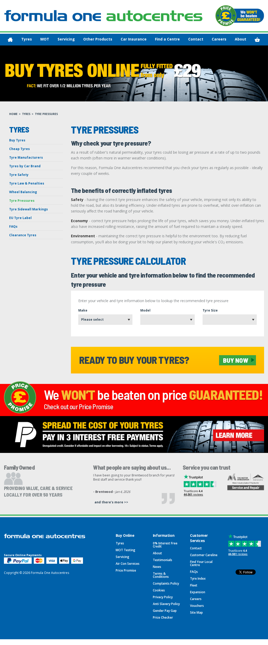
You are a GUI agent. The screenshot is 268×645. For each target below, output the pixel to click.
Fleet (193, 585)
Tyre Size (210, 310)
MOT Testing (125, 550)
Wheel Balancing (23, 192)
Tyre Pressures (22, 200)
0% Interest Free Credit (165, 545)
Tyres (26, 39)
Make (82, 310)
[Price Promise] (239, 15)
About (240, 39)
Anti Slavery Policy (166, 604)
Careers (219, 39)
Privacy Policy (163, 597)
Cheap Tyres (19, 149)
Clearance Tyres (22, 235)
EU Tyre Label (20, 218)
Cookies (159, 590)
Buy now (235, 360)
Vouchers (197, 605)
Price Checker (163, 617)
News (157, 567)
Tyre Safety (19, 174)
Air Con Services (127, 563)
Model (145, 310)
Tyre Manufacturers (26, 157)
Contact (195, 39)
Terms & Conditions (161, 575)
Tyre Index (198, 578)
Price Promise (126, 570)
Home (13, 114)
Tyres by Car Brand (25, 166)
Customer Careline (203, 555)
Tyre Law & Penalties (26, 183)
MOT (44, 39)
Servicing (66, 39)
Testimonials (162, 560)
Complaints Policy (166, 583)
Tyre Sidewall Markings (28, 209)
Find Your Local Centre (201, 563)
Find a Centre (167, 39)
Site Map (196, 612)
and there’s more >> (111, 502)
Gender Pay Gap (165, 610)
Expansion (197, 592)
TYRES (26, 114)
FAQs (13, 226)
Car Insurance (134, 39)
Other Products (97, 39)
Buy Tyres (17, 140)
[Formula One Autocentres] (103, 15)
